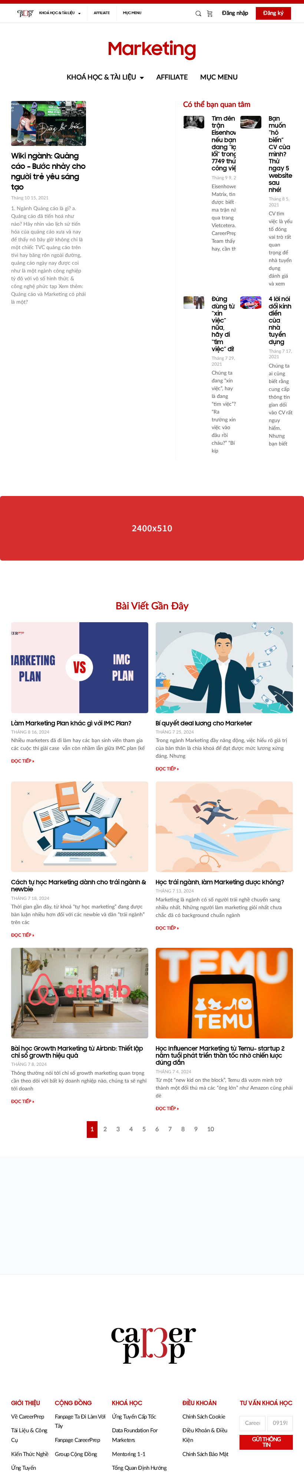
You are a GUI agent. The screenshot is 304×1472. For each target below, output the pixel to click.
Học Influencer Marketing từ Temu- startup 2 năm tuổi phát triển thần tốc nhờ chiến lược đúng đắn (220, 1056)
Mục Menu (132, 13)
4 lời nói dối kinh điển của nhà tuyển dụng (280, 321)
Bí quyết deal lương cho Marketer (204, 724)
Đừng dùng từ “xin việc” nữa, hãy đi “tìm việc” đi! (223, 324)
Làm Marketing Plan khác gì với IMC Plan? (71, 724)
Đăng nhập (235, 13)
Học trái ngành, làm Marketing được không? (220, 882)
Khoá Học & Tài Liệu (57, 13)
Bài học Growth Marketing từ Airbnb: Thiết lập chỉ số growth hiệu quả (77, 1053)
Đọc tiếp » (22, 761)
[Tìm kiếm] (198, 13)
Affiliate (102, 13)
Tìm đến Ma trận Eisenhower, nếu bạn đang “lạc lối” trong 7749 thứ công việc (229, 144)
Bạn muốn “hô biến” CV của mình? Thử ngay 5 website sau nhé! (280, 155)
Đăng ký (273, 13)
